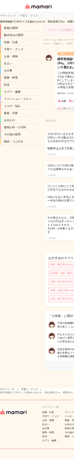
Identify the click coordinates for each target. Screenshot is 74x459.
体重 (63, 101)
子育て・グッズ (13, 49)
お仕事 (8, 70)
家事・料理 (11, 77)
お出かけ (9, 120)
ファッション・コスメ (18, 98)
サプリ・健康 (12, 91)
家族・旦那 (11, 113)
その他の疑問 (12, 134)
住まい (8, 63)
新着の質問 (11, 28)
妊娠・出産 (11, 42)
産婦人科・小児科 (15, 127)
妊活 (6, 84)
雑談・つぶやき (13, 141)
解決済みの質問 (13, 35)
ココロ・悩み (12, 106)
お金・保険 (11, 56)
